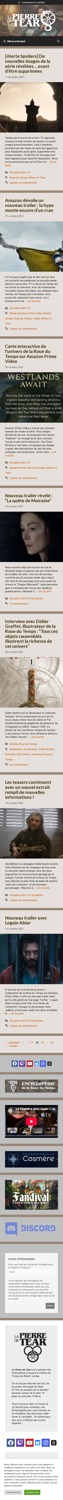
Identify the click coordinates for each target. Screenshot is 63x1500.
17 (32, 1042)
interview (37, 754)
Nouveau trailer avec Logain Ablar (26, 920)
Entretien (10, 754)
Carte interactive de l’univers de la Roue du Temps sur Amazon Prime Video (30, 353)
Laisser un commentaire (23, 183)
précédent (12, 1042)
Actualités (37, 598)
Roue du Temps (18, 178)
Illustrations (24, 754)
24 (52, 1042)
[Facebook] (15, 1064)
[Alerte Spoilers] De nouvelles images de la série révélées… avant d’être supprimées (27, 63)
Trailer (36, 318)
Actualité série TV (20, 172)
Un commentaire (19, 765)
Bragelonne (16, 749)
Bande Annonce (18, 313)
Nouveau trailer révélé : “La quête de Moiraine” (29, 498)
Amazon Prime (18, 468)
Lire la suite (33, 301)
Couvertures (30, 749)
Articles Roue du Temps (23, 744)
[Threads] (49, 1063)
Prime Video (35, 313)
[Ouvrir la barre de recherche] (58, 41)
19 (43, 1042)
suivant (12, 1046)
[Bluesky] (36, 1063)
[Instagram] (43, 1064)
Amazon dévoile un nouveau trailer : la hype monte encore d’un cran (29, 205)
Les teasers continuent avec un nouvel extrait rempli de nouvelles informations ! (28, 789)
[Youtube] (30, 1064)
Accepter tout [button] (32, 1492)
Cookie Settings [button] (13, 1492)
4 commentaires (19, 604)
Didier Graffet (46, 749)
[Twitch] (22, 1064)
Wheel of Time (37, 178)
